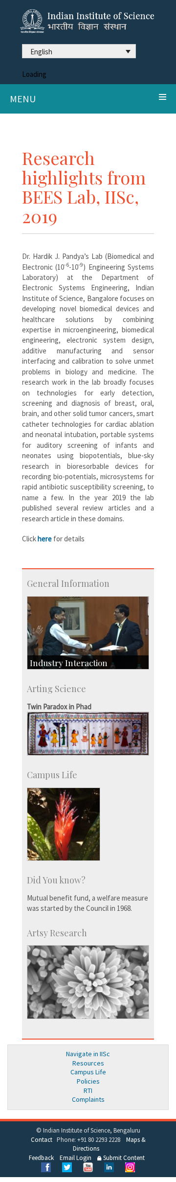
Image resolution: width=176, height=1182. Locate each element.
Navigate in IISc (88, 1053)
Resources (88, 1063)
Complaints (88, 1099)
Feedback (41, 1158)
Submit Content (123, 1158)
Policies (88, 1081)
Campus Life (88, 1071)
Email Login (75, 1158)
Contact (41, 1140)
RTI (88, 1090)
